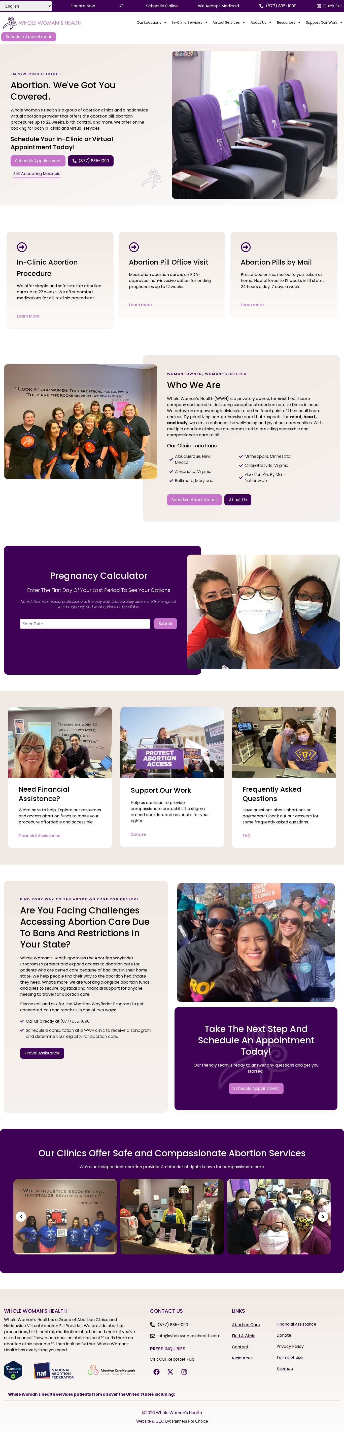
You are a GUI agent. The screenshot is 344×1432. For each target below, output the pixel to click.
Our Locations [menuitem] (149, 22)
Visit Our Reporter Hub (172, 1359)
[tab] (172, 1394)
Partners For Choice (190, 1421)
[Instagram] (184, 1372)
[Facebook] (156, 1372)
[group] (65, 1216)
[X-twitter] (170, 1372)
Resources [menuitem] (286, 22)
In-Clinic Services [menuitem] (187, 22)
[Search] (121, 6)
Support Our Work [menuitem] (321, 22)
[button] (329, 6)
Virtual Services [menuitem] (226, 22)
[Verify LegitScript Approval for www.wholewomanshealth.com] (13, 1379)
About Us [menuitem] (258, 22)
